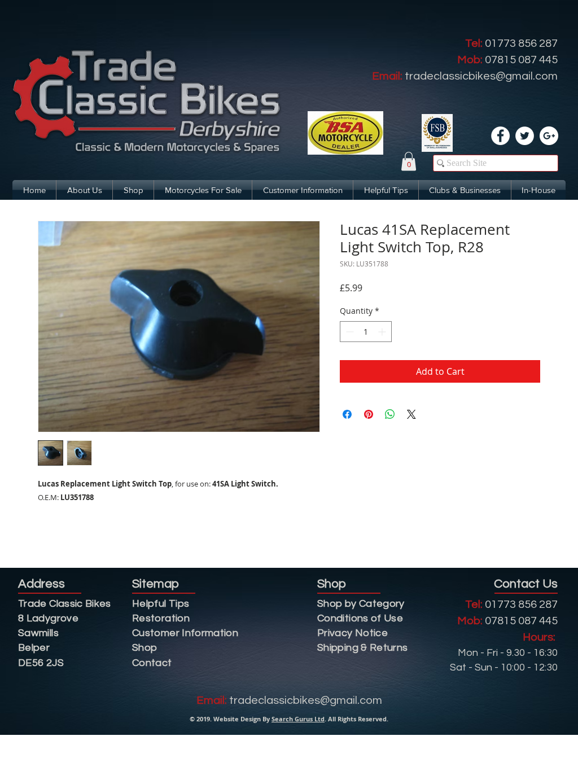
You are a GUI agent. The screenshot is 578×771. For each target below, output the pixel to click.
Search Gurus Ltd (298, 719)
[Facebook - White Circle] (500, 135)
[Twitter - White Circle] (524, 135)
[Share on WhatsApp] (390, 414)
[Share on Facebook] (347, 414)
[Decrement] (348, 331)
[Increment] (383, 331)
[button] (409, 161)
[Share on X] (411, 414)
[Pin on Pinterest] (368, 414)
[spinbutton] (366, 331)
